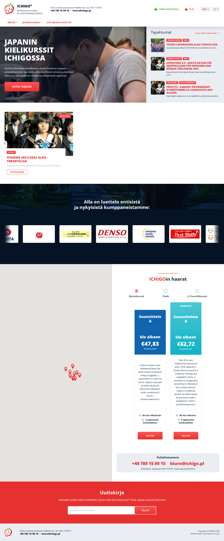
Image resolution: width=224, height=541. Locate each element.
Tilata (145, 510)
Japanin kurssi (31, 22)
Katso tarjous (22, 86)
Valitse (150, 435)
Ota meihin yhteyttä (59, 22)
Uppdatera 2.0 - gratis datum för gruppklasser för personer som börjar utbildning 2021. (189, 65)
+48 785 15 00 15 (60, 10)
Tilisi (191, 9)
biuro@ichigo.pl (82, 10)
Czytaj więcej (17, 172)
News (186, 40)
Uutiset (11, 152)
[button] (72, 366)
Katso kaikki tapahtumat (206, 33)
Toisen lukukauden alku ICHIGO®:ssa (191, 44)
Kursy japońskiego (187, 83)
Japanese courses (174, 40)
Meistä (12, 22)
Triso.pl (216, 533)
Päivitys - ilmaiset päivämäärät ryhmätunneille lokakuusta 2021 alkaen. (189, 89)
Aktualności (172, 83)
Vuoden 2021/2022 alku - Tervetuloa (27, 159)
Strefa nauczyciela (169, 9)
